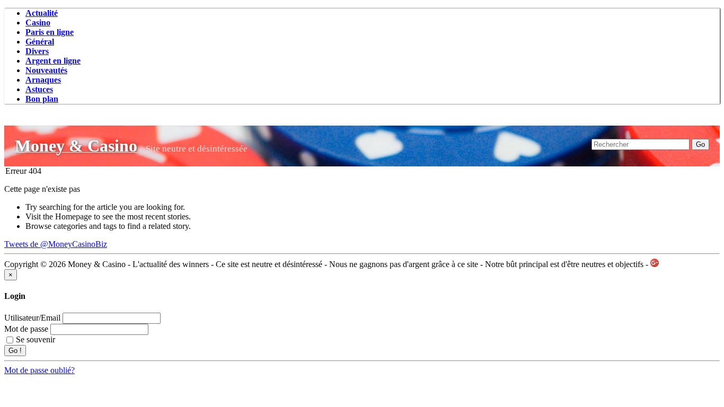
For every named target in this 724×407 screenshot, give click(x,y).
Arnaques (43, 79)
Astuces (39, 89)
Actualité (41, 12)
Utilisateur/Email (32, 317)
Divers (37, 51)
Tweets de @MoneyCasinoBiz (55, 244)
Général (39, 41)
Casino (37, 22)
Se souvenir (35, 339)
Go (700, 144)
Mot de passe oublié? (39, 370)
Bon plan (41, 98)
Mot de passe (26, 328)
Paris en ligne (49, 32)
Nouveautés (46, 70)
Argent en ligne (53, 60)
